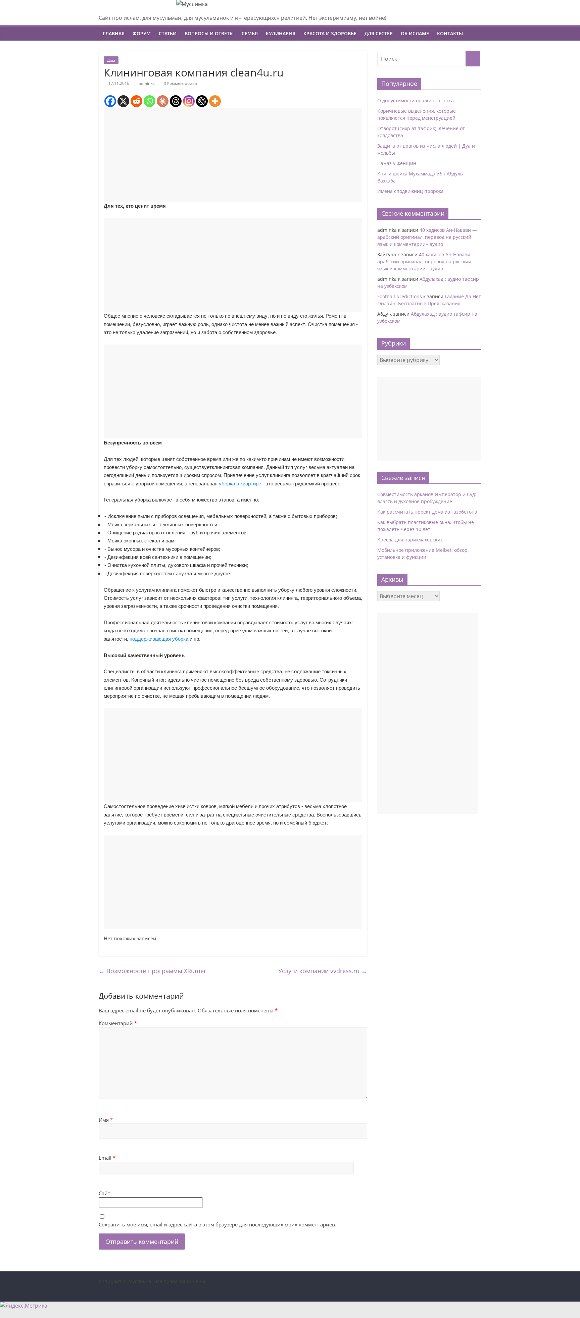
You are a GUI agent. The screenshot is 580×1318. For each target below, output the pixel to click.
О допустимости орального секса (415, 100)
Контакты (450, 33)
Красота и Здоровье (329, 33)
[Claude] (162, 101)
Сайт (104, 1193)
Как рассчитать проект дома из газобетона (427, 512)
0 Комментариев (180, 83)
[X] (123, 101)
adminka (147, 83)
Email (107, 1157)
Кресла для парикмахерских (410, 539)
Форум (142, 33)
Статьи (168, 33)
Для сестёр (379, 33)
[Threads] (176, 101)
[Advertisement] (233, 155)
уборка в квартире (240, 483)
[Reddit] (136, 101)
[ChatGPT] (202, 101)
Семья (250, 33)
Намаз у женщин (396, 163)
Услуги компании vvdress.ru (322, 971)
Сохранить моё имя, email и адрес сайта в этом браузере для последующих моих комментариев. (217, 1224)
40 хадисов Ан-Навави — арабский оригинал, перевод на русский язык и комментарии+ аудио (427, 237)
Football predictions (399, 296)
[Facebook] (110, 101)
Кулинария (280, 33)
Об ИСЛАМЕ (415, 33)
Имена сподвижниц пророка (410, 191)
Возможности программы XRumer (152, 971)
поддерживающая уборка (159, 638)
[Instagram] (189, 101)
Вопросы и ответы (209, 33)
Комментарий (118, 1023)
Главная (114, 33)
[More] (215, 101)
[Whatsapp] (149, 101)
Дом (111, 60)
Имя (106, 1119)
